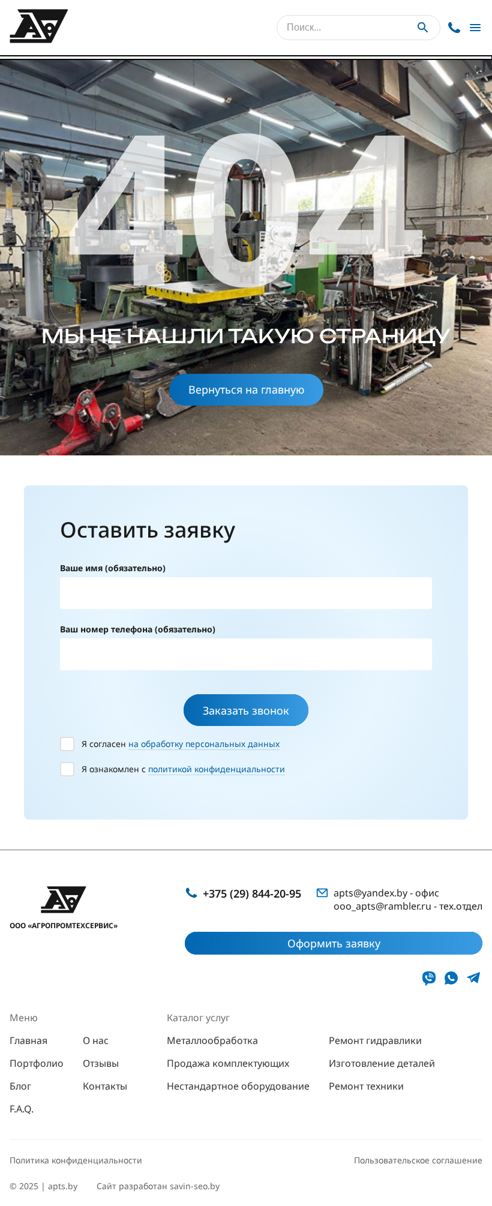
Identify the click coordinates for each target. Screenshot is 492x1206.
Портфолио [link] (37, 1063)
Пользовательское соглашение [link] (418, 1160)
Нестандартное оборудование (238, 1086)
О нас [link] (96, 1040)
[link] (429, 978)
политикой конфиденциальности (216, 769)
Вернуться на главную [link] (246, 389)
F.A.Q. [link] (22, 1108)
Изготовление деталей (382, 1063)
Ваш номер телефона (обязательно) (137, 629)
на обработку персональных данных (204, 743)
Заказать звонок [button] (246, 710)
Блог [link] (20, 1086)
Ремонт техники (366, 1086)
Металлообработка (212, 1040)
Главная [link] (28, 1040)
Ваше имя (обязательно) (113, 568)
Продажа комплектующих (228, 1063)
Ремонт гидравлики (375, 1040)
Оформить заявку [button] (333, 943)
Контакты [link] (105, 1086)
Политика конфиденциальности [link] (76, 1160)
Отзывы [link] (101, 1063)
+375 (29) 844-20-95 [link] (252, 893)
